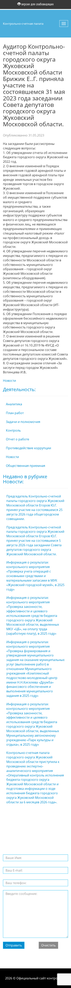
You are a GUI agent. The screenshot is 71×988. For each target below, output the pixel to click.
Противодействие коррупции (28, 448)
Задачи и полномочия (23, 422)
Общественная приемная (25, 466)
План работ (15, 413)
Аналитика (14, 404)
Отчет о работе (17, 439)
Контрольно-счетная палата (23, 23)
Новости (9, 380)
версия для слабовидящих (37, 4)
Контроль (13, 430)
